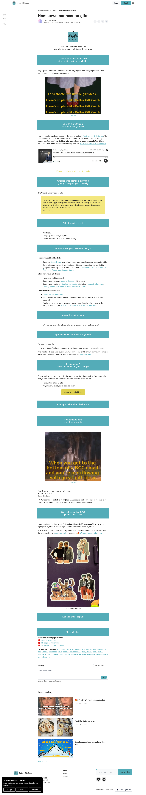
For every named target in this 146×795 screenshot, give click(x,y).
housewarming (75, 652)
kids (48, 654)
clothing (46, 286)
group (60, 652)
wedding (66, 652)
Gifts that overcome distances (90, 533)
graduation (96, 654)
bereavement (87, 654)
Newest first (99, 666)
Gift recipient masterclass (50, 643)
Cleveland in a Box (88, 268)
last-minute (61, 649)
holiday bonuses (99, 649)
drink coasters (65, 286)
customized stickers (61, 533)
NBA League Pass (90, 305)
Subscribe (126, 3)
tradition (78, 649)
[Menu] (133, 2)
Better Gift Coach (43, 10)
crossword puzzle (67, 281)
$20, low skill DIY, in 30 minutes (52, 645)
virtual (100, 652)
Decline (35, 790)
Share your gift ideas (73, 392)
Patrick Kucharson (50, 20)
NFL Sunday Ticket (68, 305)
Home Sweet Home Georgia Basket (60, 270)
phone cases (55, 286)
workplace (42, 654)
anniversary (55, 654)
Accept (9, 790)
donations (53, 652)
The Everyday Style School (93, 136)
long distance (65, 654)
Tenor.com (73, 115)
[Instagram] (98, 779)
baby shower (87, 652)
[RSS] (104, 779)
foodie (95, 652)
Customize (22, 790)
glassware (99, 284)
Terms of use (28, 783)
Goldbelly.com (55, 262)
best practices (43, 652)
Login (116, 3)
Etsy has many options (70, 284)
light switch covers (79, 286)
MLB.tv (79, 305)
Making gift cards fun (48, 640)
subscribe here (85, 354)
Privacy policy (15, 783)
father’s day (45, 657)
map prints (90, 284)
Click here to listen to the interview (93, 144)
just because (76, 654)
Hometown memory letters (53, 294)
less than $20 (87, 649)
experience (70, 649)
